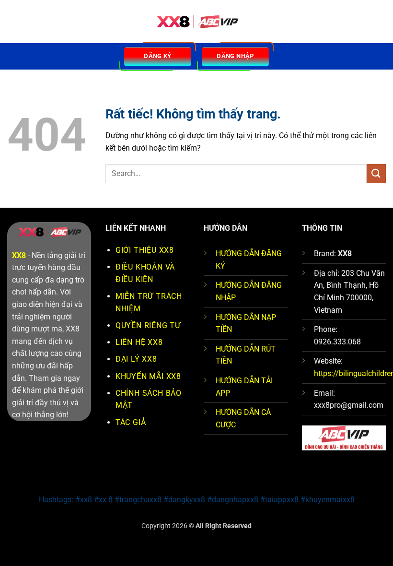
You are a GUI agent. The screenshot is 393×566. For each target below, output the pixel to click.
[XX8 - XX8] (196, 22)
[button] (13, 21)
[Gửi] (376, 173)
